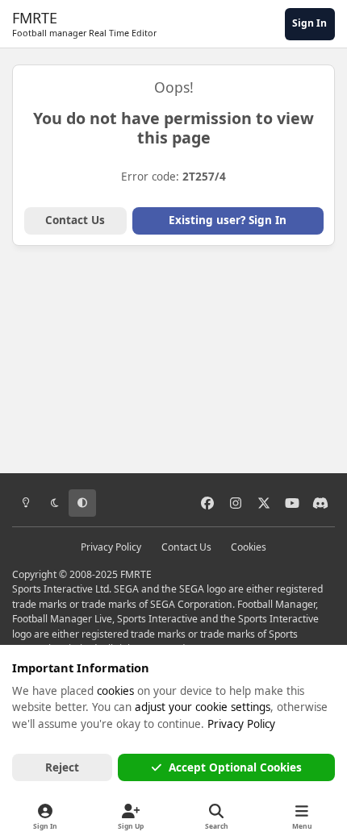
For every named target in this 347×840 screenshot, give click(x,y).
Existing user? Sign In (227, 220)
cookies (115, 691)
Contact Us (75, 220)
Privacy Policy (111, 547)
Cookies (248, 547)
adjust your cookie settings (202, 707)
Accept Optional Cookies (235, 767)
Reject (62, 767)
